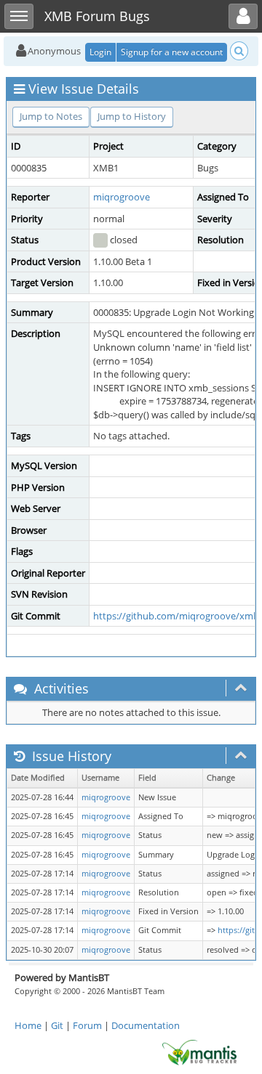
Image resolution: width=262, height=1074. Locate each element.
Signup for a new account (172, 52)
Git (57, 1025)
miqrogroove (121, 196)
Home (28, 1025)
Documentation (145, 1025)
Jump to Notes (51, 116)
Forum (87, 1025)
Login (100, 52)
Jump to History (132, 116)
